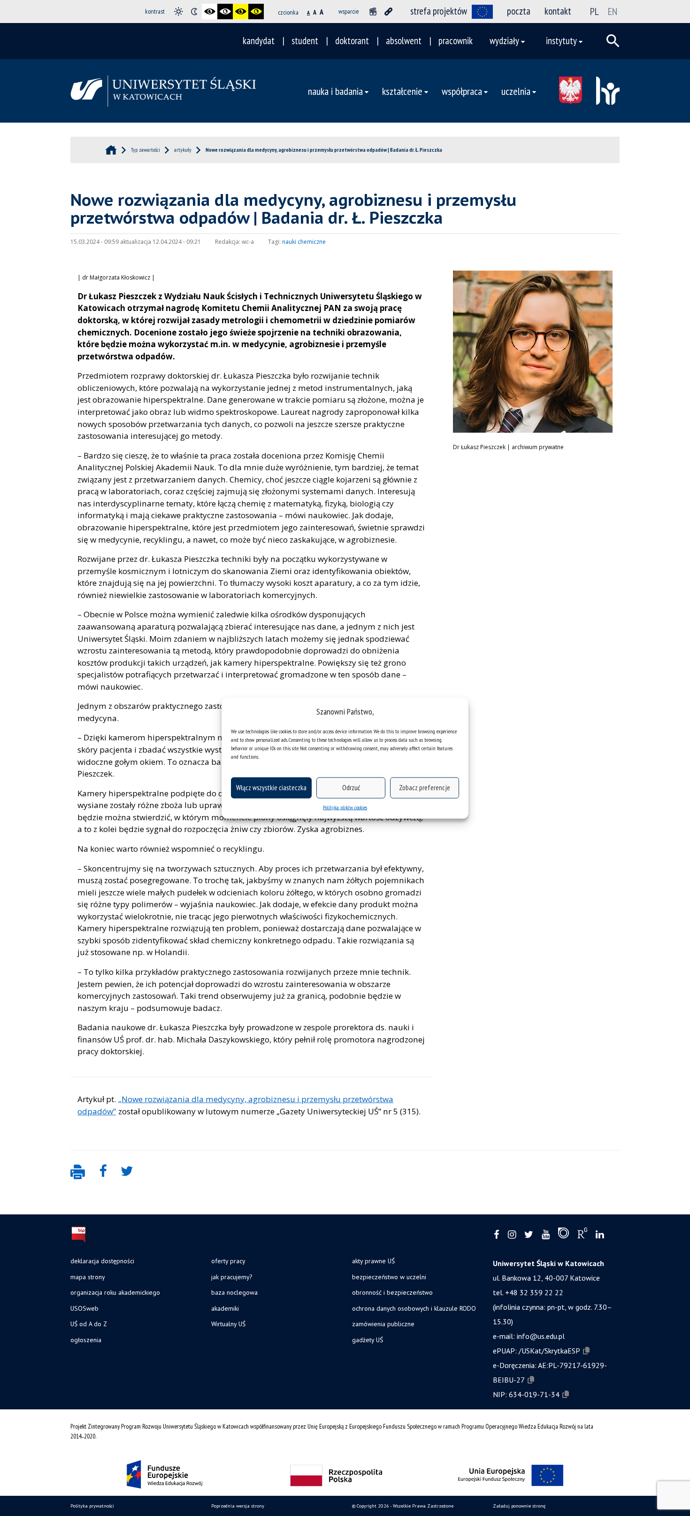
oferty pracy (228, 1261)
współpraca (462, 91)
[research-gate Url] (582, 1235)
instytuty (561, 40)
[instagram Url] (512, 1235)
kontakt (557, 11)
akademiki (225, 1308)
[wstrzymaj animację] (373, 11)
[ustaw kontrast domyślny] (178, 11)
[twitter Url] (528, 1235)
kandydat (259, 40)
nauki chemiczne (304, 242)
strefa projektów (438, 11)
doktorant (352, 40)
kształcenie (402, 91)
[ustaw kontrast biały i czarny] (225, 11)
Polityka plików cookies (345, 806)
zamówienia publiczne (383, 1324)
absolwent (404, 40)
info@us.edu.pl (541, 1336)
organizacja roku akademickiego (115, 1292)
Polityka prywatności (92, 1506)
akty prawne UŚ (373, 1261)
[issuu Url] (563, 1235)
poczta (518, 11)
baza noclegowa (234, 1292)
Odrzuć (351, 787)
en (612, 11)
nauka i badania (335, 91)
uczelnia (515, 91)
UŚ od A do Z (88, 1324)
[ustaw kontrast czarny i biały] (209, 11)
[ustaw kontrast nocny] (194, 11)
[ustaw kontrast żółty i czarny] (256, 11)
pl (594, 11)
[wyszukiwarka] (613, 40)
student (304, 40)
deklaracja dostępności (102, 1261)
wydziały (504, 40)
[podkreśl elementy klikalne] (388, 11)
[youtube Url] (546, 1235)
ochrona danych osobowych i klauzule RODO (414, 1308)
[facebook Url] (496, 1235)
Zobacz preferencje (424, 787)
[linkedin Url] (600, 1235)
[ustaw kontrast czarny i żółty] (240, 11)
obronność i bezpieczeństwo (392, 1292)
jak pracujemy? (231, 1277)
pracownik (455, 40)
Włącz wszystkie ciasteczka (271, 787)
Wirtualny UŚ (228, 1324)
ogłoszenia (85, 1340)
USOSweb (84, 1308)
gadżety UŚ (367, 1340)
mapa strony (87, 1277)
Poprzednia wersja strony (237, 1506)
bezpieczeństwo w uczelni (389, 1277)
